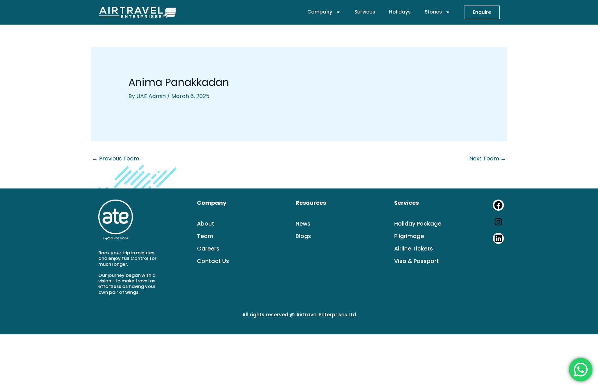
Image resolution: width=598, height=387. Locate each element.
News (303, 223)
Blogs (303, 236)
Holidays (400, 11)
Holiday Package (417, 223)
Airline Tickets (413, 248)
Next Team (487, 158)
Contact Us (213, 261)
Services (364, 11)
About (205, 223)
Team (205, 236)
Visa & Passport (416, 261)
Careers (208, 248)
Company (319, 11)
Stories (433, 11)
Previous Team (115, 158)
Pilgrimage (409, 236)
